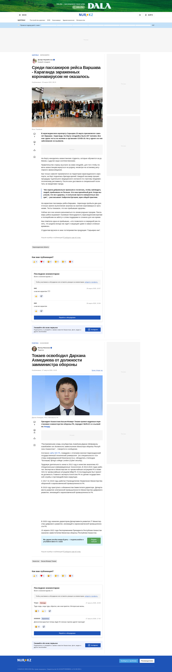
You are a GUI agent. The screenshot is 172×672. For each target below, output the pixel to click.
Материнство (80, 20)
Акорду (47, 427)
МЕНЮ (24, 15)
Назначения (44, 343)
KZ (140, 15)
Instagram (94, 329)
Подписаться (94, 540)
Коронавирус (56, 20)
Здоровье (21, 20)
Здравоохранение (68, 20)
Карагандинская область (41, 247)
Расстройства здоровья (37, 20)
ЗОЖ (48, 20)
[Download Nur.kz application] (86, 6)
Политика (35, 343)
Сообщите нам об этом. (72, 237)
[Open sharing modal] (34, 150)
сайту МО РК (55, 453)
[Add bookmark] (34, 157)
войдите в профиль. (91, 282)
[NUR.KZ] (86, 15)
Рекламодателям (147, 661)
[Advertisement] (86, 40)
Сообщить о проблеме (129, 661)
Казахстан (36, 561)
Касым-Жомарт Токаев (48, 561)
